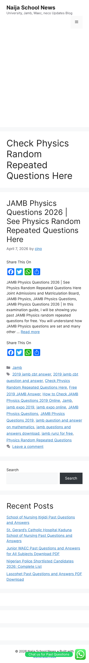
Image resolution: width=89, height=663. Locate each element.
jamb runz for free (57, 433)
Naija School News (30, 7)
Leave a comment (27, 446)
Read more (30, 332)
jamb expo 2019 (20, 407)
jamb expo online (51, 407)
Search (12, 470)
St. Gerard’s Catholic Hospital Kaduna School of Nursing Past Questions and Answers (39, 535)
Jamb (17, 367)
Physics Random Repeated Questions (39, 440)
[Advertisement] (44, 78)
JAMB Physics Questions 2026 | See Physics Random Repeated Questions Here (43, 221)
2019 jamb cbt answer (31, 374)
